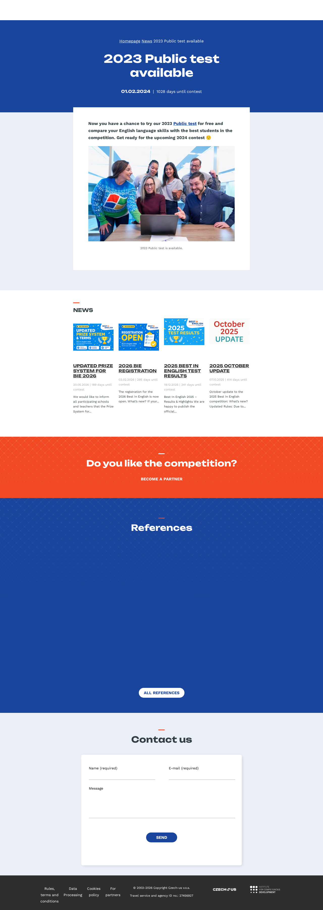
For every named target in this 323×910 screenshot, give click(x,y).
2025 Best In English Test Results (182, 370)
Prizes (216, 10)
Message (96, 788)
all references (161, 692)
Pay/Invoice (309, 10)
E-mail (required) (184, 768)
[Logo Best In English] (29, 10)
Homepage (129, 41)
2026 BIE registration (138, 368)
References (237, 10)
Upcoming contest (157, 10)
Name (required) (103, 768)
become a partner (161, 479)
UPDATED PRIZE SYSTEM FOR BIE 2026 (93, 370)
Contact (260, 10)
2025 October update (229, 368)
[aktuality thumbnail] (93, 339)
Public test (185, 123)
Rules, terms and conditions (49, 895)
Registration (283, 10)
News (147, 41)
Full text (245, 675)
